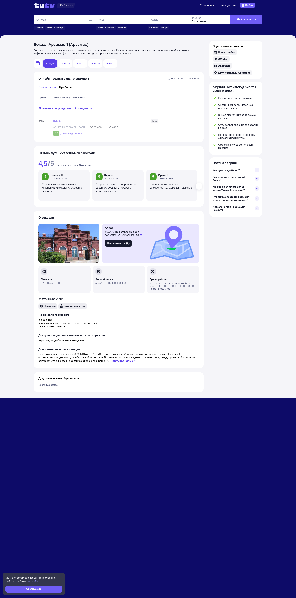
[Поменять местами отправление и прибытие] (91, 19)
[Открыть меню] (260, 5)
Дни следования (71, 133)
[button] (225, 52)
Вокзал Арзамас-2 (49, 384)
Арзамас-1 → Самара (104, 127)
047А (57, 121)
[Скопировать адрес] (141, 235)
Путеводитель (227, 5)
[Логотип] (44, 5)
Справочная (207, 5)
